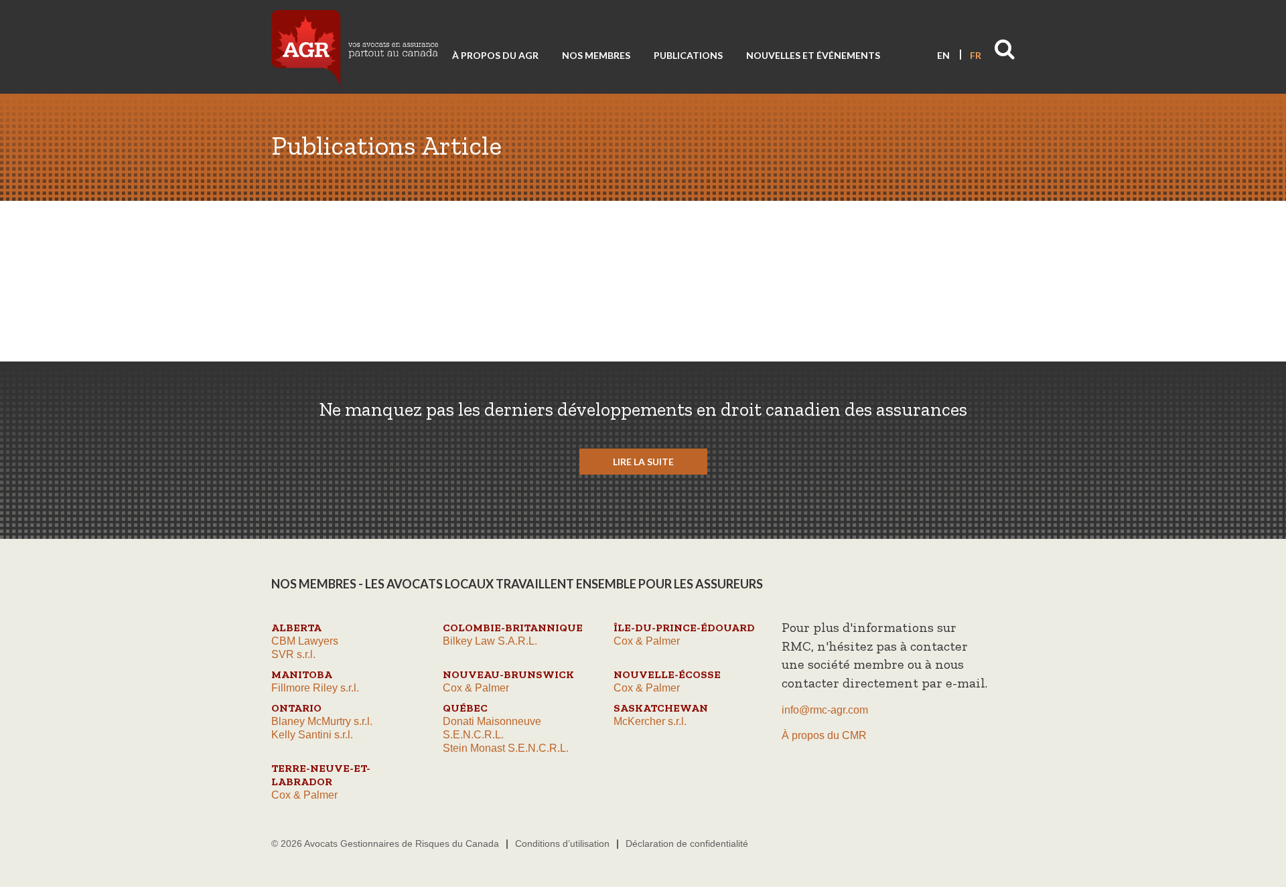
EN (943, 55)
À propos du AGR (495, 55)
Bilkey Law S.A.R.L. (490, 641)
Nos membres (596, 55)
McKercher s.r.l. (650, 721)
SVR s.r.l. (293, 654)
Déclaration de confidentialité (687, 843)
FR (975, 55)
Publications (688, 55)
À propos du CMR (824, 735)
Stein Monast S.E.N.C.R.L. (506, 748)
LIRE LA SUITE (643, 461)
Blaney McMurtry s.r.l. (321, 721)
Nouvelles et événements (813, 55)
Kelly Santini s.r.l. (312, 734)
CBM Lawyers (304, 641)
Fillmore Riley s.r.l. (315, 688)
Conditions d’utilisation (562, 843)
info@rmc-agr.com (825, 710)
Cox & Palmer (647, 641)
